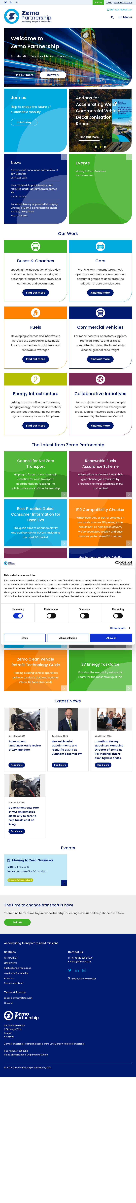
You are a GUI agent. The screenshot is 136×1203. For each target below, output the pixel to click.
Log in (109, 2)
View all (64, 157)
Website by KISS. (43, 1067)
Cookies (8, 1003)
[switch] (51, 615)
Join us (98, 2)
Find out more (24, 75)
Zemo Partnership (27, 16)
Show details (117, 627)
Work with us (11, 957)
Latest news (10, 962)
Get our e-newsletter (83, 978)
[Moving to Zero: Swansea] (35, 870)
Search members (13, 983)
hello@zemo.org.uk (80, 961)
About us (9, 978)
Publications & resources (17, 968)
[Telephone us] (16, 2)
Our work (53, 75)
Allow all (111, 638)
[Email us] (84, 970)
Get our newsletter (121, 9)
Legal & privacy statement (18, 997)
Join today (24, 122)
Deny (25, 638)
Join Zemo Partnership (16, 973)
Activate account (123, 2)
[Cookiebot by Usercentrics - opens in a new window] (117, 563)
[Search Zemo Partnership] (112, 17)
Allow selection (68, 638)
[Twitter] (5, 2)
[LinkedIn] (11, 2)
